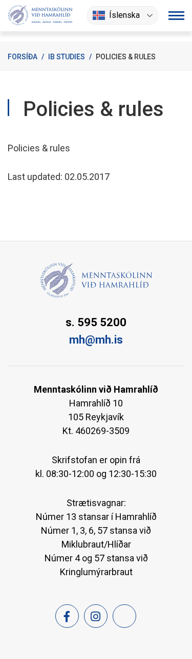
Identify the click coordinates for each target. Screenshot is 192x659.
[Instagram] (96, 616)
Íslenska (124, 15)
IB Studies (66, 57)
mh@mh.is (96, 339)
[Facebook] (67, 616)
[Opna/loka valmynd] (176, 15)
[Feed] (124, 616)
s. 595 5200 (96, 322)
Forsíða (22, 57)
